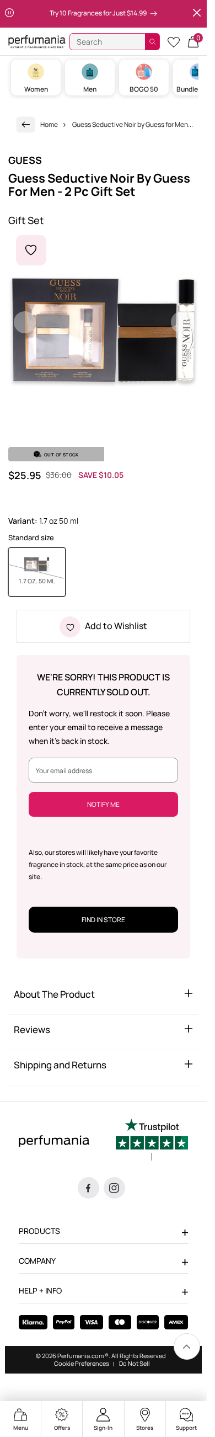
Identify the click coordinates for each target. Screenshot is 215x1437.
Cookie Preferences (81, 1363)
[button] (193, 41)
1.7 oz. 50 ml (42, 580)
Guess (25, 160)
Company (37, 1260)
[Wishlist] (174, 41)
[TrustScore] (152, 1140)
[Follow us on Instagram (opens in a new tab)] (114, 1188)
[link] (26, 124)
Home (49, 124)
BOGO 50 (144, 89)
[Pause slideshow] (9, 14)
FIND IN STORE (103, 919)
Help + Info (40, 1290)
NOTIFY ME (103, 804)
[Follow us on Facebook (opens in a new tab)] (88, 1188)
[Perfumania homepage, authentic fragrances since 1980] (37, 41)
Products (39, 1231)
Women (36, 89)
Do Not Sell (134, 1363)
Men (89, 89)
